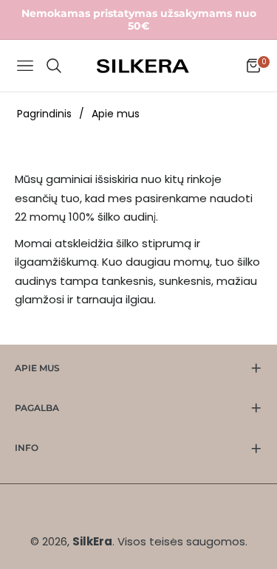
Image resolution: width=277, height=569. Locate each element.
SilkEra (92, 541)
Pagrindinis (44, 113)
